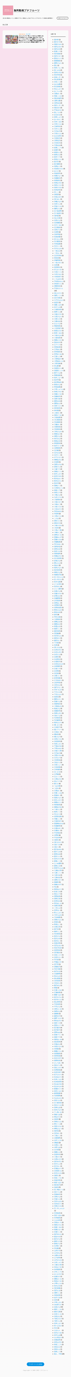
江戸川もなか (58, 300)
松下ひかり (58, 1074)
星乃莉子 (57, 1030)
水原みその (58, 1159)
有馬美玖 (57, 180)
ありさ (56, 171)
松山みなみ (58, 1086)
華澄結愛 (57, 387)
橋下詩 (56, 929)
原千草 (56, 964)
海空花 (56, 1131)
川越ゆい (57, 424)
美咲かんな (58, 1121)
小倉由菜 (57, 338)
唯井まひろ (58, 722)
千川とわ (57, 692)
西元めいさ (58, 903)
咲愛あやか (58, 556)
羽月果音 (57, 934)
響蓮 (55, 988)
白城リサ (57, 668)
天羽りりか (58, 124)
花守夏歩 (57, 952)
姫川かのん (58, 997)
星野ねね (57, 1032)
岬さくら (57, 1124)
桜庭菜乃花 (58, 575)
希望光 (56, 922)
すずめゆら (58, 680)
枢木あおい (58, 478)
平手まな (57, 1006)
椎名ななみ (58, 610)
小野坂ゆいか (58, 361)
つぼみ (56, 788)
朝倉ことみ (58, 96)
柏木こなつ (58, 377)
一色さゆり (58, 262)
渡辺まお (57, 1347)
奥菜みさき (58, 331)
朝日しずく (58, 105)
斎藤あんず (58, 537)
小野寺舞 (57, 363)
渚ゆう (56, 847)
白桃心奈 (57, 927)
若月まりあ (58, 1333)
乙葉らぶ (57, 356)
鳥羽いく (57, 812)
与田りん (57, 1321)
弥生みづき (58, 1267)
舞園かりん (58, 1051)
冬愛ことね (58, 793)
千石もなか (58, 694)
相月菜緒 (57, 54)
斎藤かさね (58, 539)
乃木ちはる (58, 915)
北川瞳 (56, 450)
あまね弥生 (58, 136)
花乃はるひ (58, 945)
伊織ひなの (58, 201)
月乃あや (57, 753)
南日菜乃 (57, 1185)
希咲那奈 (57, 443)
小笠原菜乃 (58, 328)
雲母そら (57, 467)
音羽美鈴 (57, 352)
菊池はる (57, 441)
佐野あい (57, 603)
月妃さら (57, 762)
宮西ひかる (58, 1206)
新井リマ (57, 157)
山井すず (57, 1250)
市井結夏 (57, 244)
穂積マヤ (57, 1037)
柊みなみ (57, 976)
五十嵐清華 (58, 211)
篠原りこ (57, 629)
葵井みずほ (58, 72)
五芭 (55, 265)
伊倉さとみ (58, 206)
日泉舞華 (57, 974)
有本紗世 (57, 190)
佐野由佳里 (58, 607)
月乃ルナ (57, 758)
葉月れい (57, 941)
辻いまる (57, 772)
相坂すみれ (58, 44)
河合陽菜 (57, 422)
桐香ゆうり (58, 802)
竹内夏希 (57, 720)
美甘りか (57, 1100)
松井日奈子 (58, 1072)
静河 (55, 614)
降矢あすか (58, 1020)
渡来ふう (57, 1351)
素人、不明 (58, 1354)
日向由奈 (57, 981)
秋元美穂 (57, 86)
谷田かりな (58, 739)
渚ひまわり (58, 842)
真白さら (57, 1065)
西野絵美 (57, 896)
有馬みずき (58, 183)
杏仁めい (57, 199)
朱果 (55, 645)
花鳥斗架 (57, 399)
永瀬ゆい (57, 830)
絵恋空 (56, 302)
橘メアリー (58, 729)
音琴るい (57, 910)
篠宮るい (57, 640)
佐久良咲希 (58, 558)
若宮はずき (58, 1342)
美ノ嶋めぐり (58, 1189)
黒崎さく (57, 485)
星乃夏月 (57, 1028)
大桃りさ (57, 319)
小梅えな (57, 495)
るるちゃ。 (58, 1330)
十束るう (57, 809)
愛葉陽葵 (57, 61)
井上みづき (58, 269)
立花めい (57, 732)
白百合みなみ (58, 664)
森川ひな (57, 1239)
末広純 (56, 673)
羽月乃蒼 (57, 969)
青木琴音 (57, 75)
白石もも (57, 654)
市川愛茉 (57, 241)
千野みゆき (58, 748)
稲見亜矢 (57, 267)
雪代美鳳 (57, 1288)
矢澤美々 (57, 1246)
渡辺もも (57, 1349)
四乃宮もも (58, 636)
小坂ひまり (58, 502)
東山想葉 (57, 978)
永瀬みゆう (58, 828)
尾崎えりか (58, 340)
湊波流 (56, 1187)
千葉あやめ (58, 746)
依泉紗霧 (57, 237)
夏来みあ (57, 854)
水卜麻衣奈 (58, 1103)
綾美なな (57, 154)
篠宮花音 (57, 631)
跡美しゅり (58, 117)
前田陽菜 (57, 1053)
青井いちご (58, 68)
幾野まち (57, 208)
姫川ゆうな (58, 999)
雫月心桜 (57, 617)
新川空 (56, 161)
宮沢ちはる (58, 1201)
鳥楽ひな (57, 708)
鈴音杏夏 (57, 678)
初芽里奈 (57, 950)
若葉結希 (57, 1340)
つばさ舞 (57, 786)
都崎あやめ (58, 807)
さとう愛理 (58, 589)
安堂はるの (58, 197)
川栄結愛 (57, 417)
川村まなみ (58, 431)
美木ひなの (58, 1110)
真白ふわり (58, 1067)
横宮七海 (57, 1312)
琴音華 (56, 514)
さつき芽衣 (58, 584)
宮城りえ (57, 1199)
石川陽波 (57, 227)
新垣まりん (58, 159)
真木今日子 (58, 1058)
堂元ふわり (58, 800)
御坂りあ (57, 1114)
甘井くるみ (58, 122)
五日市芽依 (58, 255)
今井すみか (58, 274)
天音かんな (58, 133)
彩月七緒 (57, 582)
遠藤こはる (58, 305)
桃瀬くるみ (58, 1227)
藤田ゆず (57, 1016)
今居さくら (58, 272)
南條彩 (56, 882)
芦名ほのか (58, 110)
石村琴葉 (57, 234)
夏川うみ (57, 852)
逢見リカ (57, 1023)
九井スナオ (58, 497)
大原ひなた (58, 316)
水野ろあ (57, 1147)
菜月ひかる (58, 859)
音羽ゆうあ (58, 354)
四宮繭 (56, 633)
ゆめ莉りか (58, 1304)
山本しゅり (58, 1262)
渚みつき (57, 844)
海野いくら (58, 295)
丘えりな (57, 323)
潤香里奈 (57, 286)
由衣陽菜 (57, 1269)
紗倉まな (57, 561)
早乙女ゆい (58, 544)
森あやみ (57, 1236)
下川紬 (56, 643)
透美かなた (58, 797)
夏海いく (57, 861)
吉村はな (57, 1316)
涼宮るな (57, 685)
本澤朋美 (57, 1218)
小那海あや (58, 359)
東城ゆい (57, 795)
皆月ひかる (58, 1173)
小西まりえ (58, 516)
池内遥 (56, 216)
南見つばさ (58, 1182)
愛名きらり (58, 58)
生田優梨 (57, 223)
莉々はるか (58, 1326)
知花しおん (58, 744)
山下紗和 (57, 1258)
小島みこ (57, 504)
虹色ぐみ (57, 891)
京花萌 (56, 462)
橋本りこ (57, 931)
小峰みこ (57, 532)
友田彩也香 (58, 816)
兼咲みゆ (57, 401)
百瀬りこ (57, 1232)
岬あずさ (57, 1117)
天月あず (57, 131)
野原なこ (57, 924)
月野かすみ (58, 755)
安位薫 (56, 1248)
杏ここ (56, 192)
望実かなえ (58, 920)
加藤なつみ (58, 394)
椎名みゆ (57, 612)
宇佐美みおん (58, 281)
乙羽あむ (57, 349)
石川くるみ (58, 225)
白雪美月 (57, 661)
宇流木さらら (58, 288)
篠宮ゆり (57, 638)
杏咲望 (56, 194)
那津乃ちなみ (58, 868)
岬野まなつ (58, 1128)
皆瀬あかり (58, 1168)
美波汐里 (57, 1180)
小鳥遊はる (58, 706)
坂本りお (57, 551)
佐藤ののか (58, 593)
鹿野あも (57, 403)
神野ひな (57, 436)
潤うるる (57, 647)
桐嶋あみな (58, 460)
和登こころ (58, 1344)
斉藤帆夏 (57, 542)
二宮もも (57, 908)
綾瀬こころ (58, 147)
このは (56, 518)
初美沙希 (57, 943)
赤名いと (57, 82)
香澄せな (57, 384)
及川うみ (57, 307)
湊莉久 (56, 1175)
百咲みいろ (58, 1222)
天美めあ (57, 145)
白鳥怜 (56, 657)
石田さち (57, 230)
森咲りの (57, 1241)
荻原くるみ (58, 333)
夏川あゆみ (58, 849)
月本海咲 (57, 769)
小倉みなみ (58, 335)
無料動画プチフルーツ (27, 10)
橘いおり (57, 725)
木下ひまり (58, 457)
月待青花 (57, 760)
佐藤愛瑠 (57, 598)
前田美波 (57, 1056)
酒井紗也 (57, 546)
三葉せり (57, 1157)
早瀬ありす (58, 962)
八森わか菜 (58, 1265)
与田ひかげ (58, 1318)
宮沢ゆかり (58, 1204)
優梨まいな (58, 1279)
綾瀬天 (56, 150)
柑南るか (57, 434)
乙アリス (57, 345)
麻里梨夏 (57, 1093)
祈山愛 (56, 366)
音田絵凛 (57, 347)
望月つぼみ (58, 1215)
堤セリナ (57, 781)
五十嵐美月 (58, 213)
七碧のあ (57, 875)
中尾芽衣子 (58, 821)
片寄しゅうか (58, 389)
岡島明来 (57, 326)
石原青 (56, 232)
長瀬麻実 (57, 826)
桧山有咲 (57, 1002)
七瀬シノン (58, 873)
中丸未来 (57, 837)
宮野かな (57, 1197)
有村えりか (58, 185)
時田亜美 (57, 805)
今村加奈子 (58, 276)
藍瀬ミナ (57, 51)
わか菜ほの (58, 1337)
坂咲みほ (57, 549)
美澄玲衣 (57, 1154)
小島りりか (58, 506)
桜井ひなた (58, 567)
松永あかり (58, 1077)
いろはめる (58, 279)
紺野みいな (58, 535)
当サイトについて (62, 18)
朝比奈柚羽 (58, 98)
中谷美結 (57, 833)
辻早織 (56, 774)
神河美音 (57, 408)
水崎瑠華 (57, 1138)
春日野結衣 (58, 382)
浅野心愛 (57, 100)
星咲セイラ (58, 1025)
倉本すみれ (58, 476)
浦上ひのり (58, 293)
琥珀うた (57, 521)
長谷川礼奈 (58, 948)
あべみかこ (58, 119)
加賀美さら (58, 368)
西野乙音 (57, 898)
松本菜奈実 (58, 1082)
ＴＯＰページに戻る (35, 1364)
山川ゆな (57, 1253)
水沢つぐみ (58, 1140)
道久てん (57, 1192)
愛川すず (57, 42)
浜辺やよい (58, 957)
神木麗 (56, 410)
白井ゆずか (58, 650)
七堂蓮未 (57, 619)
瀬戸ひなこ (58, 687)
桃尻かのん (58, 1225)
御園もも (57, 1152)
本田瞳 (56, 1049)
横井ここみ (58, 1309)
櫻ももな (57, 563)
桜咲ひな (57, 572)
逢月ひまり (58, 56)
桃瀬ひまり (58, 1229)
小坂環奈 (57, 499)
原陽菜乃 (57, 967)
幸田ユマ (57, 492)
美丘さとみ (58, 1105)
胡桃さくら (58, 471)
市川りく (57, 246)
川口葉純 (57, 420)
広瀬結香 (57, 992)
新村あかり (58, 889)
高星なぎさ (58, 713)
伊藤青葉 (57, 260)
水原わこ (57, 1145)
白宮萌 (56, 671)
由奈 (55, 1300)
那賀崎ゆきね (58, 823)
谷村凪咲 (57, 741)
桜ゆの (56, 565)
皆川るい (57, 1166)
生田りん (57, 204)
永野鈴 (56, 835)
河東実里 (57, 427)
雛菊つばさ (58, 995)
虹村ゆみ (57, 901)
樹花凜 (56, 258)
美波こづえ (58, 1178)
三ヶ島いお (58, 1112)
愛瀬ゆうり (58, 1089)
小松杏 (56, 528)
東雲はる (57, 626)
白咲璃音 (57, 666)
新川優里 (57, 164)
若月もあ (57, 1335)
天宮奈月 (57, 143)
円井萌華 (57, 1096)
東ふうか (57, 112)
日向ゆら (57, 983)
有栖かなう (58, 176)
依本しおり (58, 1323)
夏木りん (57, 856)
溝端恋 (56, 1143)
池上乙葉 (28, 34)
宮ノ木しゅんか (59, 1208)
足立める (57, 115)
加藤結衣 (57, 396)
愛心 (55, 65)
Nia (55, 887)
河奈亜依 (57, 429)
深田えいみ (58, 1009)
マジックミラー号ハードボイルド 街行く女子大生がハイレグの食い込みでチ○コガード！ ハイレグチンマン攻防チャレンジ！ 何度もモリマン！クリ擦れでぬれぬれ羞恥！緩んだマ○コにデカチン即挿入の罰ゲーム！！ (31, 39)
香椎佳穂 (57, 375)
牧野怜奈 (57, 1060)
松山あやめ (58, 1084)
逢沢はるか (58, 46)
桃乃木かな (58, 1234)
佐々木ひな (58, 579)
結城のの (57, 1276)
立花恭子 (57, 727)
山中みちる (58, 1260)
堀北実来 (57, 1042)
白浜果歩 (57, 659)
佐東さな (57, 591)
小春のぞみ (58, 525)
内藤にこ (57, 819)
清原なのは (58, 464)
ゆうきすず (58, 1274)
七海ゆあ (57, 877)
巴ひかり (57, 814)
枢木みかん (58, 481)
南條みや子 (58, 884)
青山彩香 (57, 79)
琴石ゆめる (58, 511)
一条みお (57, 251)
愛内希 (56, 40)
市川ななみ (58, 248)
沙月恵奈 (57, 600)
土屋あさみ (58, 779)
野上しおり (58, 912)
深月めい (57, 1133)
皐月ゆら (57, 586)
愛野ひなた (58, 63)
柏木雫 (56, 380)
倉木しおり (58, 474)
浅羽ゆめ (57, 103)
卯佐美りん (58, 284)
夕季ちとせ (58, 1283)
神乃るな (57, 438)
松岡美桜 (57, 1070)
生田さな (57, 220)
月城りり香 (58, 751)
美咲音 (56, 1119)
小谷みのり (58, 509)
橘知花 (56, 734)
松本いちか (58, 1079)
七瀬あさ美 (58, 870)
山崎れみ (57, 1255)
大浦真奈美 (58, 309)
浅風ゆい (57, 93)
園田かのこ (58, 699)
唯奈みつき (58, 1281)
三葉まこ (57, 1135)
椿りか (56, 783)
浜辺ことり (58, 955)
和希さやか (58, 391)
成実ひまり (58, 880)
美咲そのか (58, 1126)
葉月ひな (57, 936)
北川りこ (57, 455)
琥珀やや (57, 523)
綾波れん (57, 152)
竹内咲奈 (57, 718)
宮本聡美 (57, 1213)
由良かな (57, 1307)
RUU (55, 1328)
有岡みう (57, 166)
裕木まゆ (57, 1286)
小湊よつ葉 (58, 530)
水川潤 (56, 1150)
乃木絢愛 (57, 917)
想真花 (56, 697)
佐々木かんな (58, 577)
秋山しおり (58, 89)
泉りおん (57, 239)
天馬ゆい (57, 791)
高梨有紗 (57, 704)
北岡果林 (57, 448)
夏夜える (57, 866)
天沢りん (57, 129)
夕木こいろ (58, 1272)
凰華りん (57, 312)
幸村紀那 (57, 1295)
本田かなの (58, 1046)
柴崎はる (57, 622)
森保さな (57, 1243)
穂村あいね (58, 1039)
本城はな (57, 1044)
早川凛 (56, 959)
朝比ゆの (57, 108)
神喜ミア (57, 490)
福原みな (57, 1011)
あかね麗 (57, 84)
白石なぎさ (58, 652)
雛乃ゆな (57, 985)
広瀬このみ (58, 990)
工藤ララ (57, 469)
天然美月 (57, 138)
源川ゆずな (58, 1161)
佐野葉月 (57, 605)
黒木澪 (56, 483)
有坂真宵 (57, 173)
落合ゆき (57, 342)
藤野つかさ (58, 1018)
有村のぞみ (58, 187)
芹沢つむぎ (58, 690)
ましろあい (58, 1063)
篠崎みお (57, 624)
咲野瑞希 (57, 553)
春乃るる (57, 971)
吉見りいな (58, 1314)
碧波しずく (58, 77)
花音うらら (58, 406)
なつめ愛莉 (58, 863)
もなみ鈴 (57, 1220)
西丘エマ (57, 894)
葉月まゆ (57, 938)
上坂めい (57, 413)
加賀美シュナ (58, 370)
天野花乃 (57, 140)
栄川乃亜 (57, 298)
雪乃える (57, 1290)
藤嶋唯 (56, 1013)
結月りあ (57, 1297)
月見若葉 (57, 767)
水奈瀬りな (58, 1171)
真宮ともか (58, 1091)
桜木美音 (57, 570)
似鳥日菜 (57, 905)
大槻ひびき (58, 314)
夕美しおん (58, 1302)
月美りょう (58, 765)
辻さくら (57, 776)
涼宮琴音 (57, 682)
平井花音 (57, 1004)
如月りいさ (58, 446)
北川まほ (57, 453)
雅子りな (57, 373)
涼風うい (57, 676)
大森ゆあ (57, 321)
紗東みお (57, 596)
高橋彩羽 (57, 711)
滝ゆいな (57, 715)
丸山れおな (58, 1098)
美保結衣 (57, 1194)
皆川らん (57, 1164)
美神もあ (57, 1107)
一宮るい (57, 253)
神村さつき (58, 415)
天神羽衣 (57, 126)
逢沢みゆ (57, 49)
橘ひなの (57, 737)
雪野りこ (57, 1293)
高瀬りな (57, 701)
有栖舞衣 (57, 178)
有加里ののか (58, 169)
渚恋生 (56, 840)
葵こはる (57, 70)
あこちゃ (57, 91)
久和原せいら (58, 488)
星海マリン (58, 1035)
